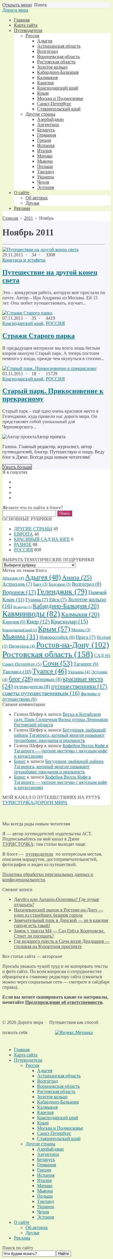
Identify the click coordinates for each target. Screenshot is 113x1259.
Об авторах (36, 1227)
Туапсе (49, 671)
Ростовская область (47, 654)
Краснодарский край (22, 323)
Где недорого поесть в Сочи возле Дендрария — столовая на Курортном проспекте (62, 944)
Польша (45, 1196)
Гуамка (36, 599)
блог (21, 678)
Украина (79, 672)
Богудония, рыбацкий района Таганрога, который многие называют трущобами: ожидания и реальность (60, 735)
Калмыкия (80, 614)
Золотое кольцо (52, 1096)
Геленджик (62, 591)
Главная (22, 1049)
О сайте (21, 1222)
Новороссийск (56, 637)
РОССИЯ (55, 323)
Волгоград (86, 584)
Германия (46, 1164)
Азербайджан (50, 1149)
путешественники (79, 686)
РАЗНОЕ (23, 544)
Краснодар (69, 621)
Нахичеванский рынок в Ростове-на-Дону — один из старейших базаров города (58, 912)
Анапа (77, 577)
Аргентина (48, 1154)
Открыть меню (17, 4)
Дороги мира (15, 10)
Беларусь (46, 1159)
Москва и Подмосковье (60, 1128)
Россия (32, 1065)
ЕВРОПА (23, 534)
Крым (54, 629)
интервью (48, 679)
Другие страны (40, 1143)
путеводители (32, 686)
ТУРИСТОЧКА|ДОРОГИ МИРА (35, 802)
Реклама (22, 1237)
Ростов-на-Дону (72, 645)
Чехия (43, 1211)
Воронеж (19, 592)
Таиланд (16, 672)
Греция (44, 1169)
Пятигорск (22, 646)
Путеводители (28, 1060)
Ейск (58, 599)
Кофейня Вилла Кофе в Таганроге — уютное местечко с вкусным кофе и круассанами (61, 751)
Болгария (60, 584)
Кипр (38, 621)
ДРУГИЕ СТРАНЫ (33, 528)
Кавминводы (31, 613)
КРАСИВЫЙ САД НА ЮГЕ (42, 539)
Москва (80, 630)
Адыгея (43, 577)
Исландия (22, 607)
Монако (44, 1185)
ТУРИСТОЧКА (18, 844)
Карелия (13, 621)
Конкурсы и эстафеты (23, 259)
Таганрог (86, 663)
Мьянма (20, 636)
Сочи (57, 663)
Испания (45, 1175)
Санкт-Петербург (21, 663)
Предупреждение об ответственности (63, 1002)
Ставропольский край (59, 1138)
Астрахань (17, 584)
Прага (86, 637)
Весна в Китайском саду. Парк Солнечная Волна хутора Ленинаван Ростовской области (61, 719)
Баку (40, 584)
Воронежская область (58, 1086)
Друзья (32, 1232)
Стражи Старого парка (38, 335)
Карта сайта (25, 1054)
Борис (20, 761)
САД (102, 655)
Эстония (45, 1217)
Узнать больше (17, 466)
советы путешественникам (41, 693)
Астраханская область (59, 1075)
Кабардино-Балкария (66, 606)
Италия (44, 1180)
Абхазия (13, 578)
